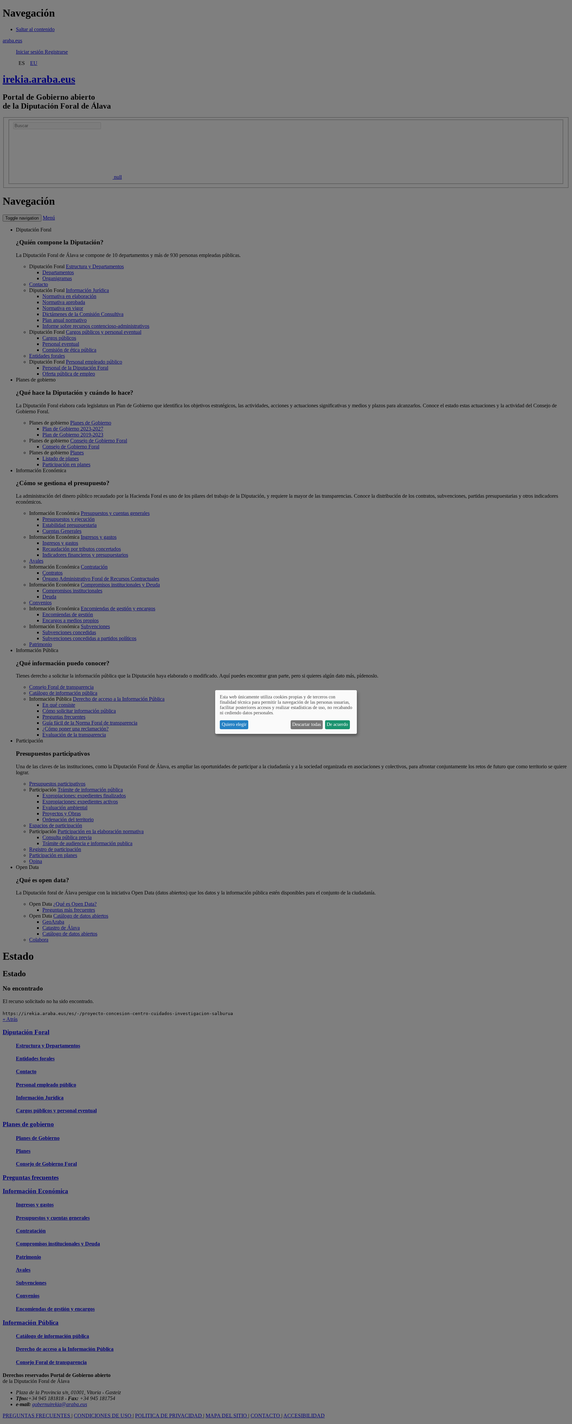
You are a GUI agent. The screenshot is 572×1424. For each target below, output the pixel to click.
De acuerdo (337, 724)
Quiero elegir (234, 724)
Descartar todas (306, 724)
